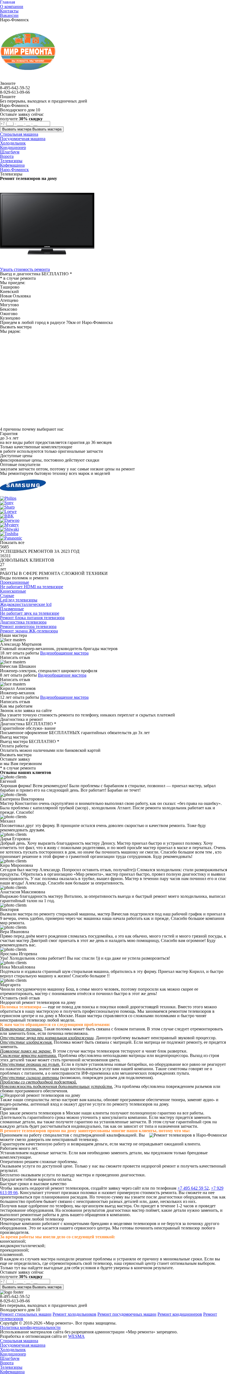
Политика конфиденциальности (30, 1327)
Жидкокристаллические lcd (25, 604)
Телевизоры (11, 1367)
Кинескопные (13, 591)
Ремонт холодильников (74, 1314)
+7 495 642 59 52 (193, 1188)
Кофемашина (12, 1371)
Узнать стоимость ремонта (25, 269)
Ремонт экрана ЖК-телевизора (29, 631)
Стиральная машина (19, 1340)
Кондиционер (13, 1354)
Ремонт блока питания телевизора (32, 617)
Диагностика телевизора (23, 622)
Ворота (7, 1362)
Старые (7, 595)
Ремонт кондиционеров (180, 1314)
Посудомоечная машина (22, 1345)
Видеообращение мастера (64, 653)
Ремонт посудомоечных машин (126, 1314)
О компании (11, 6)
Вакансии (9, 15)
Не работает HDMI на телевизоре (31, 586)
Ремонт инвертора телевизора (28, 626)
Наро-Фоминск (14, 169)
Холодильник (13, 1349)
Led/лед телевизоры (18, 600)
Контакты (9, 11)
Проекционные (14, 582)
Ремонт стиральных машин (25, 1314)
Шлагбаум (9, 1358)
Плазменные (12, 608)
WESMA (76, 1336)
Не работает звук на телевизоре (29, 613)
